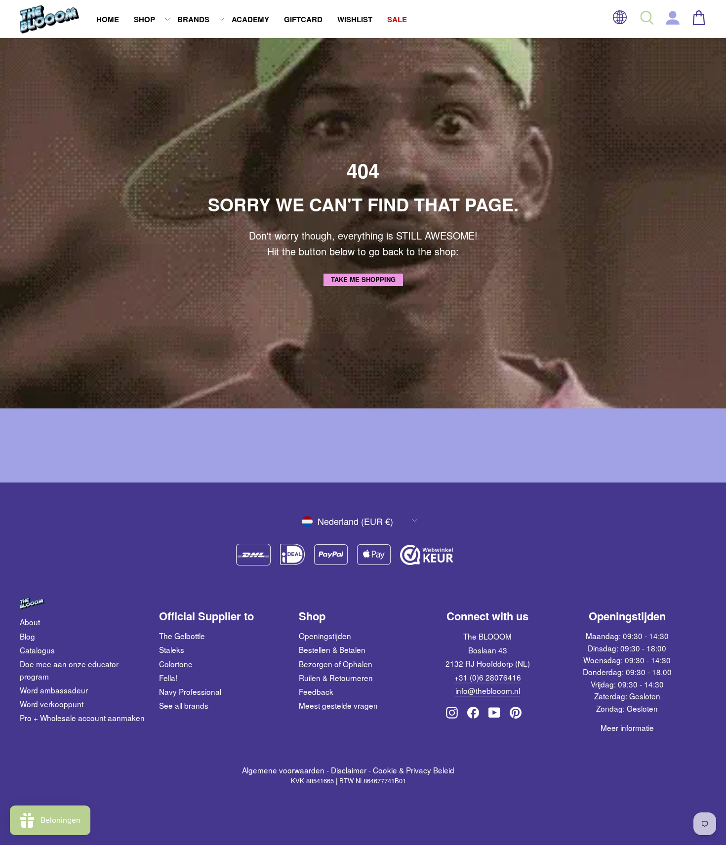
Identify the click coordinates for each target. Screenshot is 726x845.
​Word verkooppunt (51, 703)
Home (107, 19)
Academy (250, 19)
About (30, 621)
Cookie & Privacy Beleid (413, 770)
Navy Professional (190, 691)
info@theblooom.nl (487, 690)
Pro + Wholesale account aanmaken (82, 717)
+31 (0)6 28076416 (487, 677)
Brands (193, 19)
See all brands (183, 705)
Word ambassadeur (54, 689)
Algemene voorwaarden (283, 770)
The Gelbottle (182, 635)
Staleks (171, 649)
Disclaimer (348, 770)
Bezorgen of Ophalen (335, 663)
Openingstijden (325, 635)
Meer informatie (627, 727)
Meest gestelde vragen (338, 705)
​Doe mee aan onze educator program (69, 669)
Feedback (316, 691)
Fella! (168, 677)
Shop (144, 19)
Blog (27, 636)
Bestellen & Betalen (332, 649)
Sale (397, 19)
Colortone (176, 663)
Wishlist (354, 19)
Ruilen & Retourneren (336, 677)
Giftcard (303, 19)
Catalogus (37, 649)
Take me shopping (363, 279)
